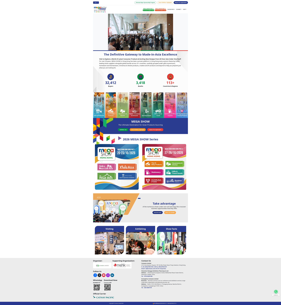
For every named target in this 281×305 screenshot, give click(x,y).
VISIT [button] (184, 9)
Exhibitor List (123, 129)
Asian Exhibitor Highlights (165, 2)
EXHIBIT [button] (178, 9)
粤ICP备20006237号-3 (172, 303)
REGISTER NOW (157, 212)
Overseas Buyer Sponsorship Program (145, 2)
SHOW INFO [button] (170, 9)
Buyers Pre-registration (181, 2)
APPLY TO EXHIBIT (170, 212)
